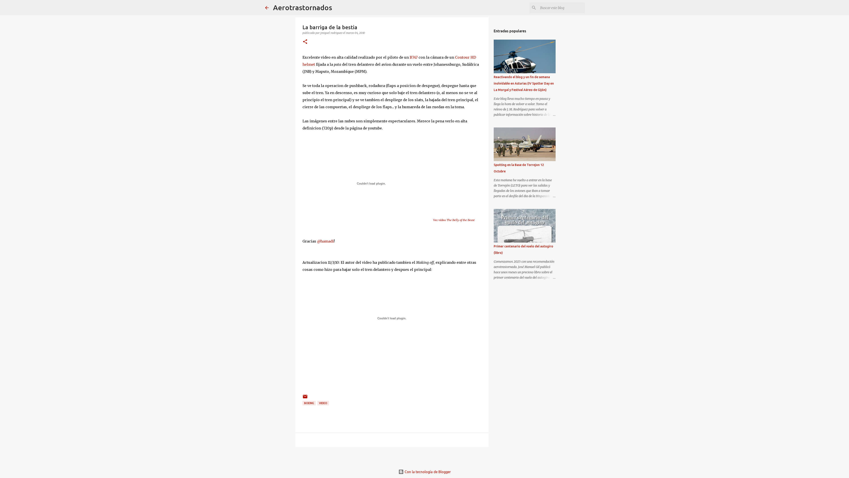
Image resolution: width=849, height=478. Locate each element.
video (323, 403)
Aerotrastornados (302, 8)
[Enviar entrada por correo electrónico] (305, 398)
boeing (309, 403)
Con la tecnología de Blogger (427, 472)
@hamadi (325, 241)
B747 (414, 57)
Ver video (453, 220)
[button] (305, 42)
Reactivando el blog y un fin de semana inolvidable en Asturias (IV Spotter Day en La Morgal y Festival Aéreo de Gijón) (524, 83)
